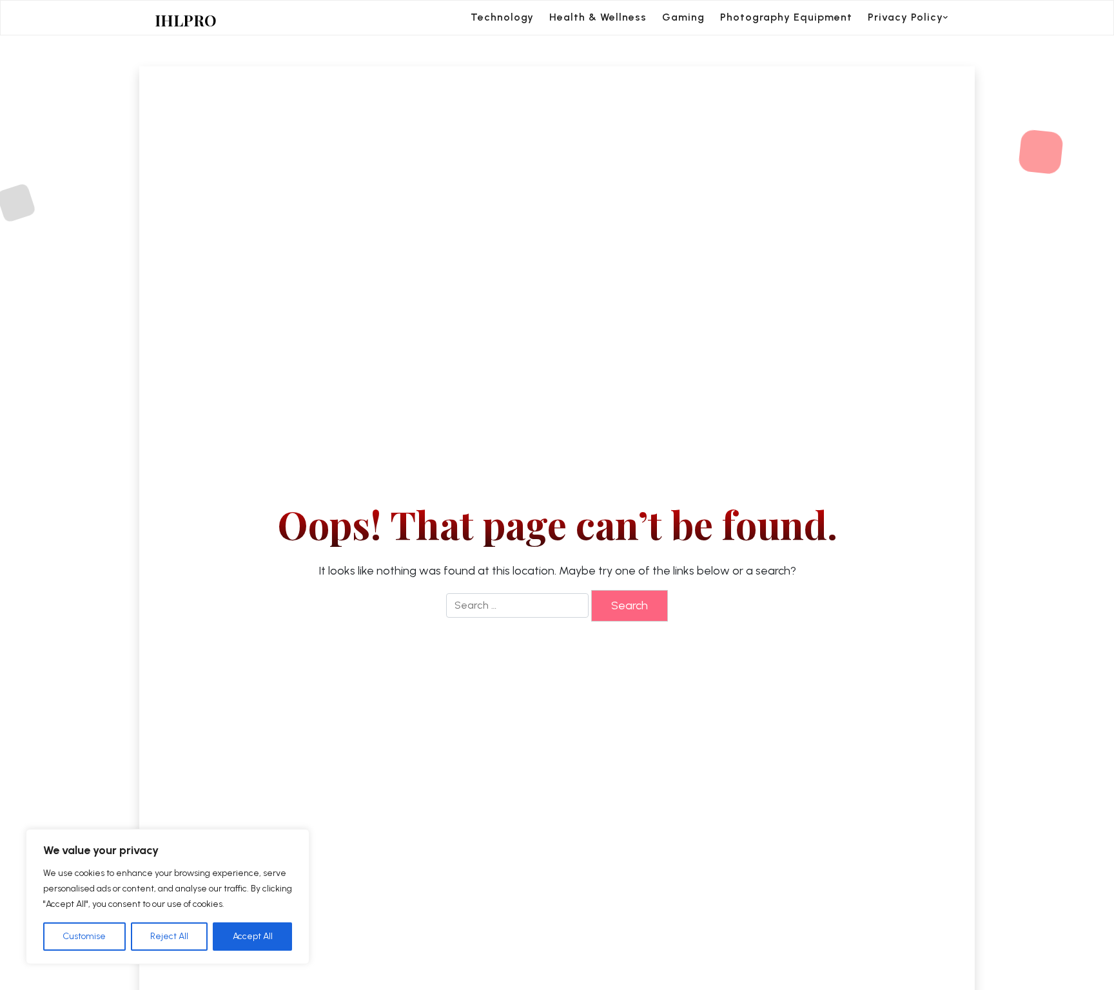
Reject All (169, 936)
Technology (502, 17)
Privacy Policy (905, 17)
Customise (84, 936)
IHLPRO (186, 20)
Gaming (683, 17)
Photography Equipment (786, 17)
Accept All (253, 936)
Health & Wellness (598, 17)
